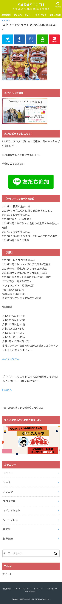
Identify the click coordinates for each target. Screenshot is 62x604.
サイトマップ (41, 15)
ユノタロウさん (11, 359)
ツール (6, 482)
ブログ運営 (9, 501)
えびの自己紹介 (30, 591)
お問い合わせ (55, 15)
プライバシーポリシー (23, 15)
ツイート (7, 574)
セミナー (8, 473)
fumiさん (7, 390)
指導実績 (8, 538)
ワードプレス (10, 520)
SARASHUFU (31, 5)
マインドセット (11, 510)
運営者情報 (6, 15)
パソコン (8, 491)
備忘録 (6, 529)
